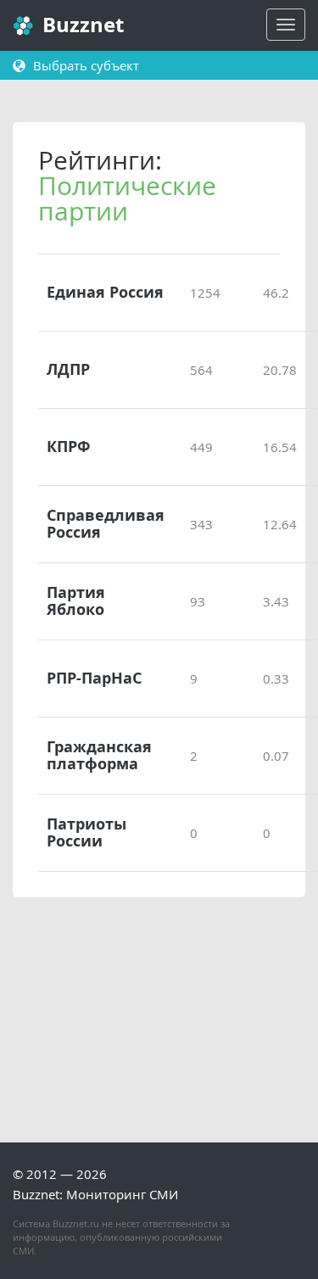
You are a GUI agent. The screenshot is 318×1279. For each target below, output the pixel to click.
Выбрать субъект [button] (84, 65)
